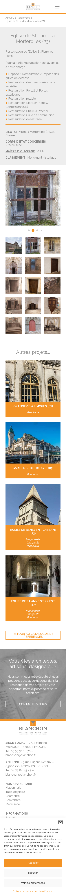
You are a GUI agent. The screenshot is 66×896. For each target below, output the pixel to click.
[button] (60, 822)
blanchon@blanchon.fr (21, 755)
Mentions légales (43, 891)
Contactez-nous (33, 704)
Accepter (33, 862)
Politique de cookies (23, 891)
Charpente (13, 796)
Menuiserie (13, 804)
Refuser (33, 872)
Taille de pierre (15, 792)
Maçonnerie (13, 787)
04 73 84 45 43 (21, 770)
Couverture (13, 800)
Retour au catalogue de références (33, 635)
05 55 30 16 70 (21, 751)
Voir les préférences (33, 882)
